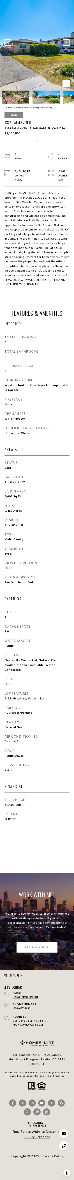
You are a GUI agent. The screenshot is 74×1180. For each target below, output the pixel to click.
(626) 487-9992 (21, 1008)
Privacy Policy (52, 1156)
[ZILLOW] (46, 1111)
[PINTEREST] (37, 1111)
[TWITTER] (51, 1103)
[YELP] (27, 1111)
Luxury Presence (37, 1137)
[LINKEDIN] (32, 1103)
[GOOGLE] (61, 1103)
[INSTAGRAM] (22, 1103)
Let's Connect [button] (37, 947)
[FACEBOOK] (12, 1103)
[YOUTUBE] (41, 1103)
